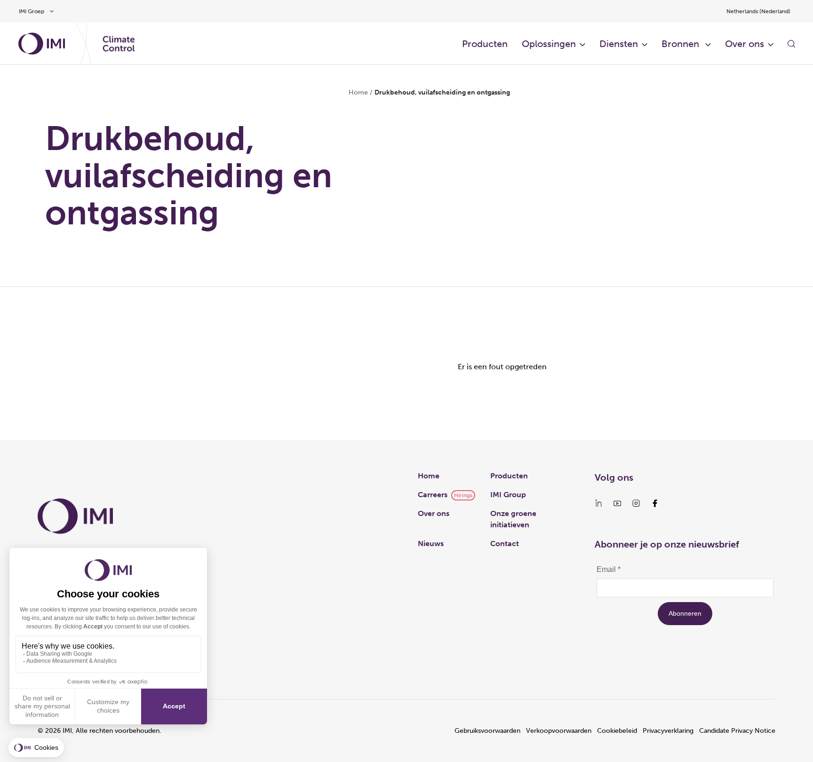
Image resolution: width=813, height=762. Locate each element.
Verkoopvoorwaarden (558, 731)
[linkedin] (598, 503)
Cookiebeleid (617, 731)
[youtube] (617, 503)
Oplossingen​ (549, 43)
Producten (485, 43)
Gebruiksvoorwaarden (487, 731)
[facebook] (655, 503)
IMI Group (508, 494)
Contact (504, 543)
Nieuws (431, 543)
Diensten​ (618, 43)
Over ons (433, 513)
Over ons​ (744, 43)
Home (358, 92)
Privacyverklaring (668, 731)
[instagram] (636, 503)
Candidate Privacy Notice (737, 731)
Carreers (432, 494)
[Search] (791, 43)
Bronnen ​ (681, 43)
